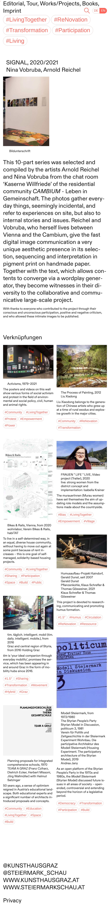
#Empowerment (31, 418)
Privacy (12, 900)
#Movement (39, 685)
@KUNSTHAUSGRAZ (30, 865)
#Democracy (67, 803)
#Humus (75, 617)
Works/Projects (59, 3)
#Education (33, 808)
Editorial (13, 3)
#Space (10, 582)
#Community (13, 412)
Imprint (12, 10)
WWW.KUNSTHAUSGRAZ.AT (41, 880)
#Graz (23, 691)
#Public (37, 582)
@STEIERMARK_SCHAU (35, 873)
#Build (23, 582)
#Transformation (27, 30)
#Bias (62, 514)
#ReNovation (70, 19)
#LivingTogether (26, 19)
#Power (10, 425)
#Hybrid (10, 691)
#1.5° (8, 678)
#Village (89, 521)
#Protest (10, 418)
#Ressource (88, 624)
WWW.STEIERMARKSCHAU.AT (44, 887)
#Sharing (11, 576)
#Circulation (93, 617)
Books (90, 3)
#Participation (72, 30)
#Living (15, 41)
